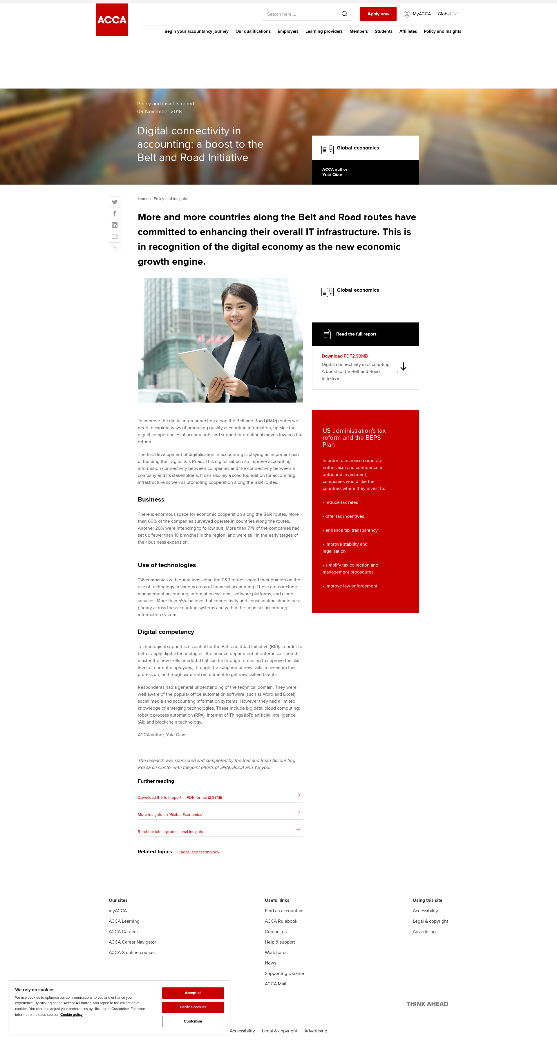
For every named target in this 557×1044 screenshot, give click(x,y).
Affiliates (408, 31)
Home (143, 198)
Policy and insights (442, 31)
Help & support (280, 942)
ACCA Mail (275, 984)
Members (359, 31)
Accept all (193, 993)
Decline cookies (193, 1007)
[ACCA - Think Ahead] (427, 1005)
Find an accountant (284, 911)
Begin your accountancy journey (196, 31)
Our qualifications (253, 31)
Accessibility (425, 911)
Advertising (424, 932)
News (270, 963)
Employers (288, 31)
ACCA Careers (123, 932)
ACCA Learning (124, 921)
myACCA (118, 911)
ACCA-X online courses (132, 952)
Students (384, 31)
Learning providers (324, 31)
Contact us (276, 932)
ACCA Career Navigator (132, 942)
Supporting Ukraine (284, 973)
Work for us (276, 952)
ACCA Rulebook (281, 921)
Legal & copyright (430, 921)
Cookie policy (71, 1014)
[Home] (112, 34)
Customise (193, 1021)
